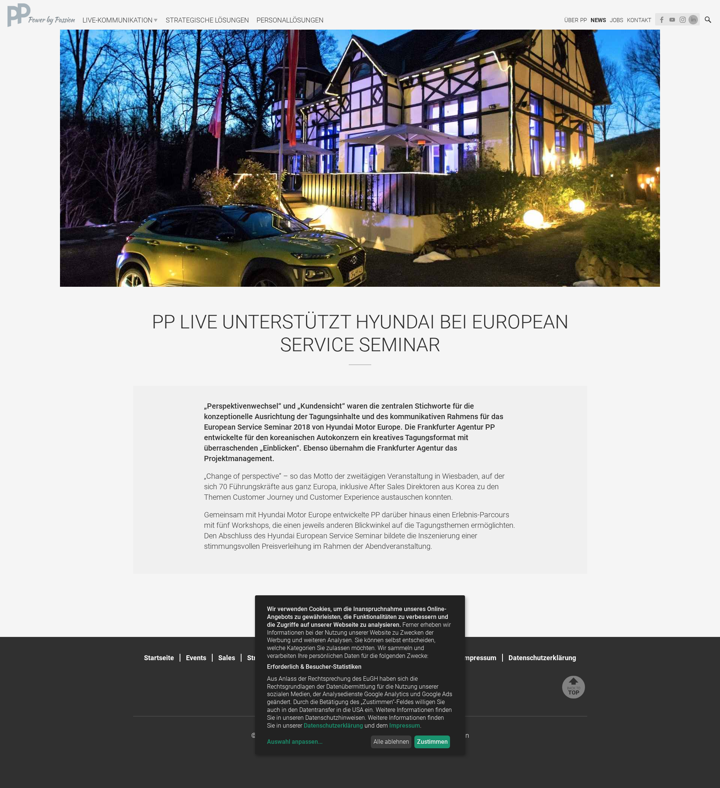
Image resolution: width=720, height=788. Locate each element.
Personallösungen (290, 20)
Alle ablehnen (391, 741)
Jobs (616, 20)
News (598, 20)
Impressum (479, 658)
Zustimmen (432, 741)
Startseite (159, 658)
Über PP (575, 20)
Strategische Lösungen (207, 20)
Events (196, 658)
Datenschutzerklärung (542, 658)
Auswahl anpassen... (294, 741)
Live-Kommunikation (117, 20)
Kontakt (639, 20)
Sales (226, 658)
